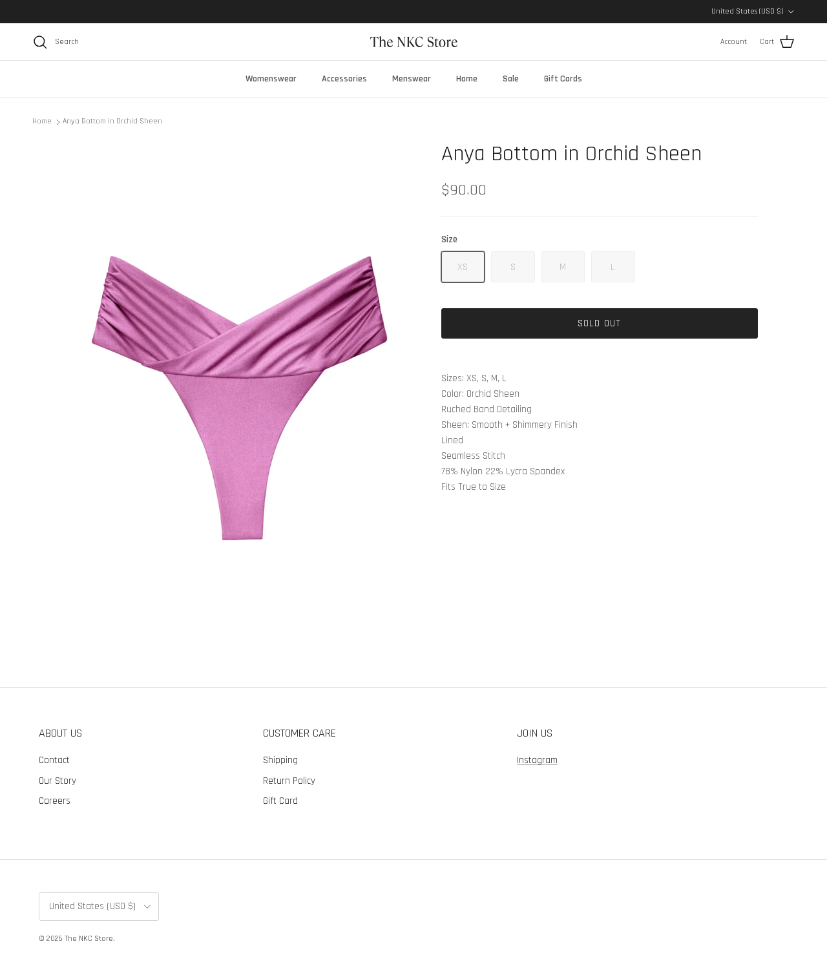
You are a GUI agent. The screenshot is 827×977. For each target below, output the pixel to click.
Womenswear (271, 79)
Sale (511, 79)
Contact (54, 760)
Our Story (57, 781)
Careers (54, 801)
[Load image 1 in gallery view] (241, 391)
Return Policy (289, 781)
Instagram (537, 760)
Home (466, 79)
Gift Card (280, 801)
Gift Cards (563, 79)
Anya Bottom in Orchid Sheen (112, 121)
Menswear (411, 79)
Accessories (344, 79)
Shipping (280, 760)
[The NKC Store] (413, 41)
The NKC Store (89, 938)
